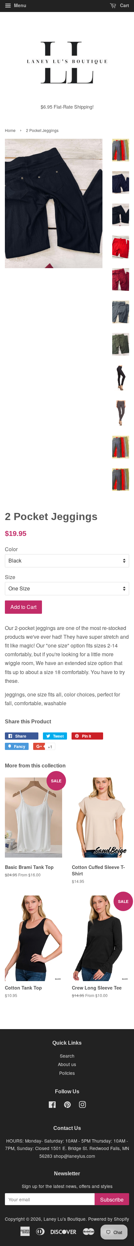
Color (11, 549)
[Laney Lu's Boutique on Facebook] (52, 1105)
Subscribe (112, 1199)
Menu (19, 5)
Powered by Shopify (108, 1219)
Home (10, 130)
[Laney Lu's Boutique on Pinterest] (67, 1105)
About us (67, 1064)
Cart (124, 5)
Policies (67, 1073)
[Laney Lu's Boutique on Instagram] (82, 1105)
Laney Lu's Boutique (65, 1219)
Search (67, 1055)
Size (10, 577)
